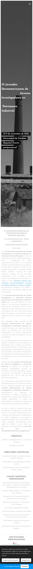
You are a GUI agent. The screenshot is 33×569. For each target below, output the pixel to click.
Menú (29, 4)
